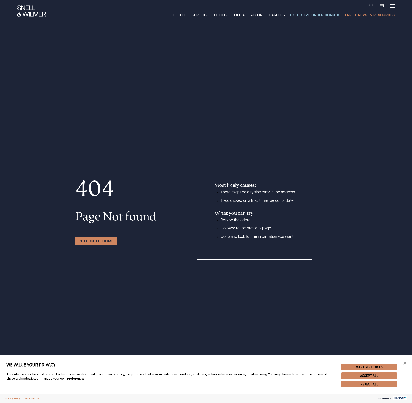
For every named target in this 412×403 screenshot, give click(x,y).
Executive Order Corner (314, 15)
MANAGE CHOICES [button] (369, 367)
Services (200, 15)
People (179, 15)
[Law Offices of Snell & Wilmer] (31, 11)
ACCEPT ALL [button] (369, 375)
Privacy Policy (12, 398)
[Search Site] (371, 6)
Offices (221, 15)
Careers (277, 15)
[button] (405, 363)
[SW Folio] (382, 6)
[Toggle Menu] (392, 6)
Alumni (257, 15)
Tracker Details (31, 398)
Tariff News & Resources (370, 15)
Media (239, 15)
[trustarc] (399, 398)
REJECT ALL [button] (369, 384)
